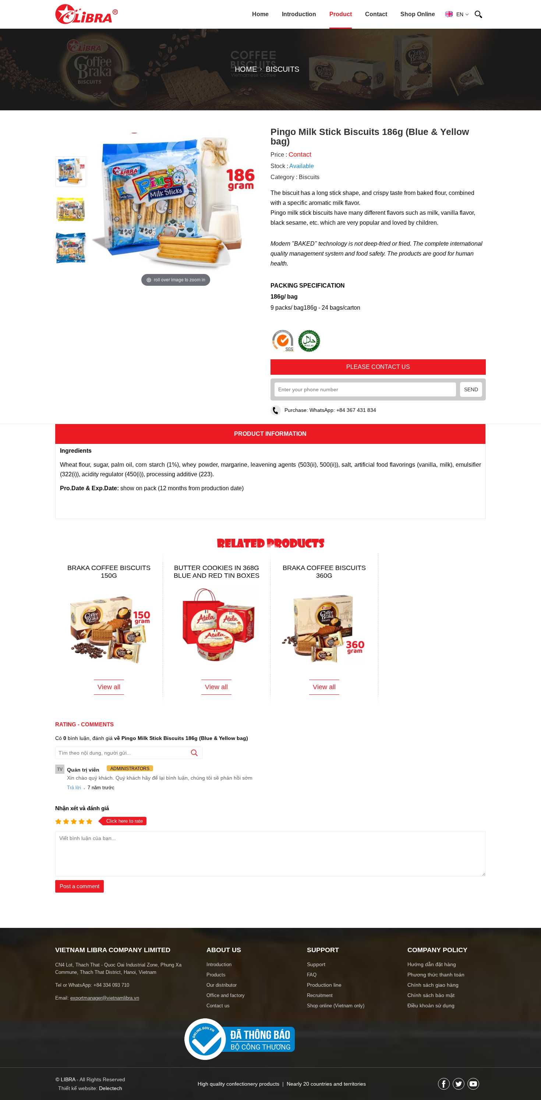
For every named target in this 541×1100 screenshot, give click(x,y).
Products (216, 980)
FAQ (312, 980)
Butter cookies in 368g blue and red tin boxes (216, 577)
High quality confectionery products (239, 1090)
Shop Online (417, 14)
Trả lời (74, 793)
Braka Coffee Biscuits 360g (324, 577)
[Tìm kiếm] (478, 14)
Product (340, 14)
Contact (376, 14)
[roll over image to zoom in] (175, 204)
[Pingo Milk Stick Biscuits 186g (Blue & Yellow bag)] (70, 184)
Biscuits (309, 183)
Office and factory (225, 1001)
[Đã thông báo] (239, 1064)
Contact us (218, 1011)
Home (260, 14)
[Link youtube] (473, 1090)
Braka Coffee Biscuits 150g (109, 577)
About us (223, 956)
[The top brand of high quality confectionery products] (86, 14)
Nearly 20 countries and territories (326, 1090)
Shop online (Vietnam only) (335, 1011)
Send (471, 395)
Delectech (110, 1094)
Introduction (299, 14)
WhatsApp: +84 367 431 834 (343, 416)
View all (109, 693)
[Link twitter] (458, 1090)
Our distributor (221, 991)
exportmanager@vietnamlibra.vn (104, 1004)
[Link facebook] (444, 1090)
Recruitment (320, 1001)
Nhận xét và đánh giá (82, 814)
